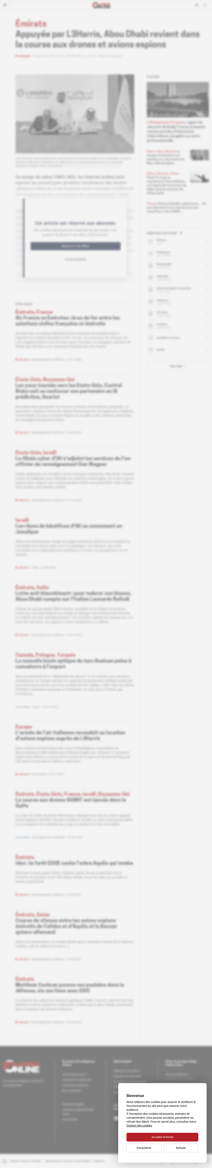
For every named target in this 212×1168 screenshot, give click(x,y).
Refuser (181, 1148)
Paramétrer (144, 1148)
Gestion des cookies (139, 1125)
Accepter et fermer (162, 1137)
